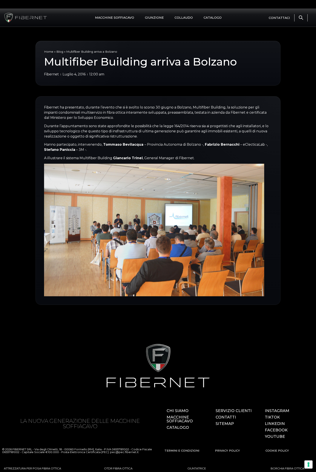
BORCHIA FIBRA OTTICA (287, 468)
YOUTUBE (275, 436)
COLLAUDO (184, 18)
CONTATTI (226, 417)
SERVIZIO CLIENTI (234, 410)
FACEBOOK (276, 430)
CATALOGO (213, 18)
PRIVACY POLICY (227, 450)
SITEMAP (225, 423)
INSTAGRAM (277, 410)
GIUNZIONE (154, 18)
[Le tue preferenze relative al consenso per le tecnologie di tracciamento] (308, 464)
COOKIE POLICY (277, 450)
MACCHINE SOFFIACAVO (114, 18)
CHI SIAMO (178, 410)
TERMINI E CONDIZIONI (181, 450)
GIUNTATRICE (196, 468)
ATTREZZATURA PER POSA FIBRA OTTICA (32, 468)
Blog (59, 51)
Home (48, 51)
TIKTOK (272, 417)
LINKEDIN (275, 423)
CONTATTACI (279, 18)
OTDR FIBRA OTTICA (118, 468)
